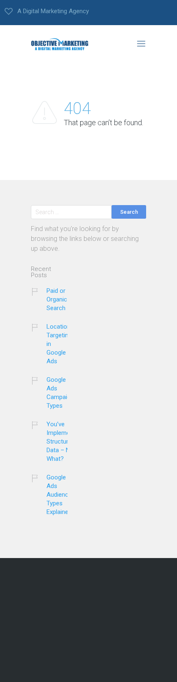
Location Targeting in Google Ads (59, 344)
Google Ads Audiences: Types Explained (61, 495)
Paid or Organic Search (57, 299)
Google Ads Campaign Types (60, 392)
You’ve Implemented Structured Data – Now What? (64, 441)
